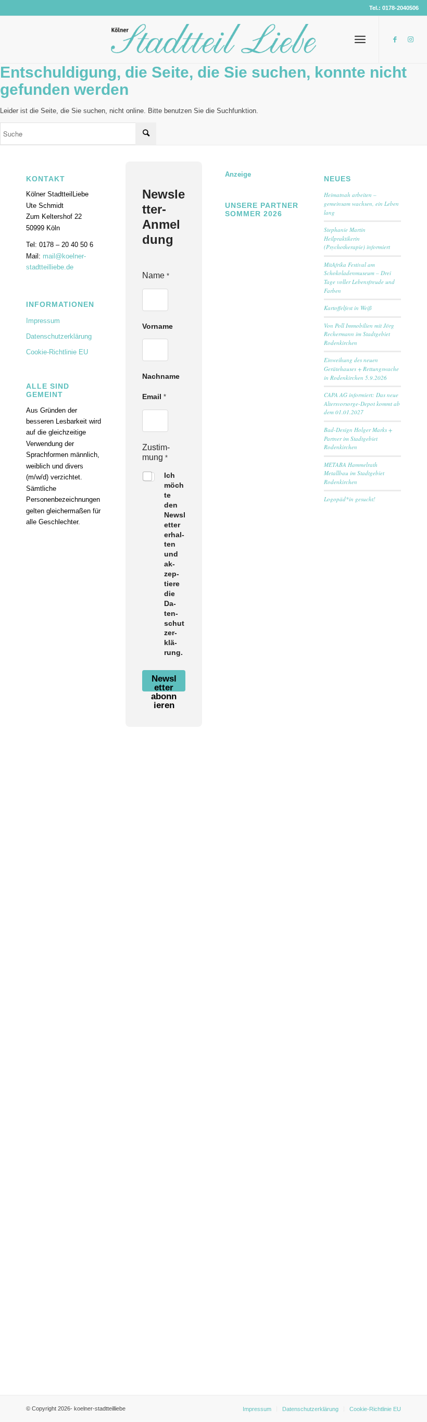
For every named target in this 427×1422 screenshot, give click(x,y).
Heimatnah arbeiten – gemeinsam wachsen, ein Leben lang (361, 203)
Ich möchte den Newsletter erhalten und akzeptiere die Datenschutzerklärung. (174, 564)
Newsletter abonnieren (164, 682)
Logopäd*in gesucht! (349, 499)
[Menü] (360, 40)
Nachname (161, 376)
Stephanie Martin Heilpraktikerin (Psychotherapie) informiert (357, 238)
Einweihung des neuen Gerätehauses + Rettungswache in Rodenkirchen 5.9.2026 (361, 368)
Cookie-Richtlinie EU (57, 352)
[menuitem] (360, 40)
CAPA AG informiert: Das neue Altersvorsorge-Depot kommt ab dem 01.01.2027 (362, 403)
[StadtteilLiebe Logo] (213, 47)
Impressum (43, 321)
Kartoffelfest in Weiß (348, 308)
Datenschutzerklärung (59, 336)
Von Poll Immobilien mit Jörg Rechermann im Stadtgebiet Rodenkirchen (359, 334)
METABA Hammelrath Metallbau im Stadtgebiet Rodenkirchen (354, 473)
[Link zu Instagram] (411, 39)
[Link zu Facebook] (395, 39)
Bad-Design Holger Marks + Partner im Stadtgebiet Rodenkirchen (358, 438)
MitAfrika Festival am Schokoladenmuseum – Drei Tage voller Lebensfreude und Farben (359, 277)
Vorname (157, 326)
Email (154, 396)
